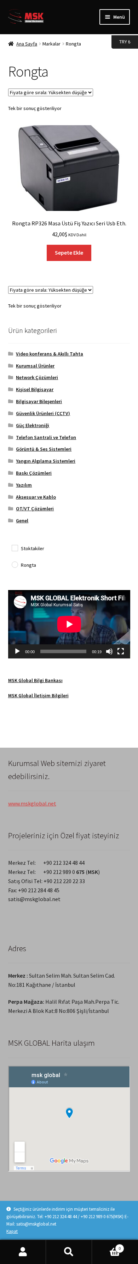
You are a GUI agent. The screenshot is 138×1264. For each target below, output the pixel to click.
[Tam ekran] (120, 651)
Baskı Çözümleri (34, 473)
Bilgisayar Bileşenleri (39, 401)
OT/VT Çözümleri (35, 508)
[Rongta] (14, 564)
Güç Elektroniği (32, 425)
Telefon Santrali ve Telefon (46, 437)
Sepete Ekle (69, 252)
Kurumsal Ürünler (35, 366)
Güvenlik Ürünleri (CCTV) (43, 413)
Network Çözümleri (37, 377)
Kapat (12, 1231)
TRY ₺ (121, 41)
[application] (69, 624)
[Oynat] (17, 651)
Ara (69, 1252)
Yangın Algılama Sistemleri (45, 461)
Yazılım (24, 485)
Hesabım (23, 1252)
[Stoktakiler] (14, 548)
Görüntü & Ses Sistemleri (43, 449)
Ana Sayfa (26, 44)
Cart (106, 1246)
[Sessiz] (109, 651)
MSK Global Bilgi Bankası (35, 680)
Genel (22, 520)
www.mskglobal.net (32, 803)
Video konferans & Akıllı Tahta (49, 354)
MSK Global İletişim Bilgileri (38, 695)
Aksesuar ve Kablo (36, 497)
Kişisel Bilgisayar (34, 389)
